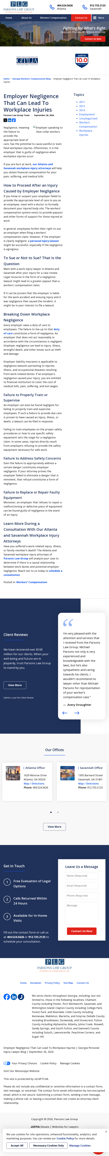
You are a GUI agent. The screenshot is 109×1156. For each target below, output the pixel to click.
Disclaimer (35, 982)
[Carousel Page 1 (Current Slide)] (50, 812)
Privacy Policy (52, 982)
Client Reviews (16, 634)
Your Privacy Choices (24, 1063)
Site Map (68, 982)
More (101, 17)
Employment (87, 114)
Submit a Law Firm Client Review (18, 697)
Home (9, 17)
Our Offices (54, 749)
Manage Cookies (70, 1063)
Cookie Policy (48, 1063)
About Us (26, 17)
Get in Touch (14, 866)
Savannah (95, 8)
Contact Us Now (93, 38)
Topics (79, 94)
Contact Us (81, 17)
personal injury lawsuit (44, 241)
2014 (82, 110)
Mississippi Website (27, 1071)
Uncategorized (88, 118)
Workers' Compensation (31, 582)
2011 (82, 102)
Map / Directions (34, 783)
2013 (82, 106)
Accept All (17, 1145)
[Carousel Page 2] (58, 812)
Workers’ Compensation (53, 17)
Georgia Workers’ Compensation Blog (31, 78)
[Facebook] (7, 997)
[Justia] (21, 997)
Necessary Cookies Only (48, 1145)
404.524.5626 (65, 5)
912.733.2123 (97, 5)
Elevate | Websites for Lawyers (54, 1126)
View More (15, 685)
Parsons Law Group (16, 558)
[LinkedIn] (14, 997)
